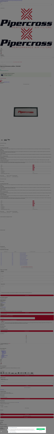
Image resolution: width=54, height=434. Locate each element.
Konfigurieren (40, 430)
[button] (1, 431)
